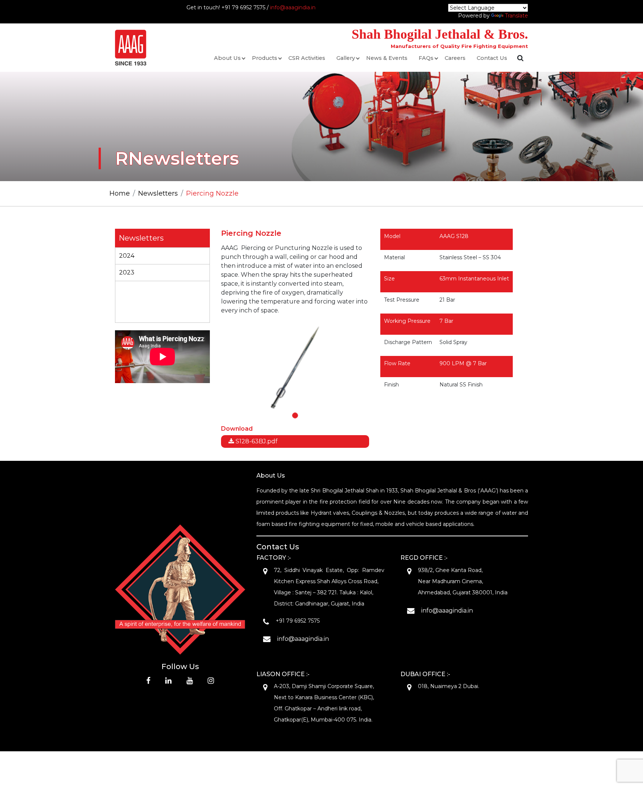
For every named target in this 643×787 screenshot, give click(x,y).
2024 (126, 255)
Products (264, 58)
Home (119, 193)
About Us (227, 58)
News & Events (386, 58)
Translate (516, 15)
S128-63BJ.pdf (256, 441)
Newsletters (158, 193)
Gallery (345, 58)
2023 (126, 272)
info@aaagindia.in (293, 7)
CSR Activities (306, 58)
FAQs (426, 58)
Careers (455, 58)
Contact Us (492, 58)
